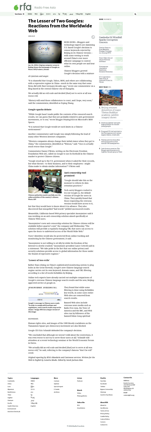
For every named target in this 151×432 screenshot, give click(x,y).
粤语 (36, 14)
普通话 (30, 14)
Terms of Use (104, 411)
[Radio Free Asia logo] (34, 6)
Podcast (79, 381)
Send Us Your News (106, 395)
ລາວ (54, 14)
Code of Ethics (105, 419)
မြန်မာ (42, 14)
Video (79, 393)
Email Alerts (81, 408)
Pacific (10, 403)
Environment (12, 409)
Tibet (9, 395)
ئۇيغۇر (71, 14)
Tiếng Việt (79, 14)
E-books (56, 389)
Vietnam (10, 400)
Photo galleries (82, 396)
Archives (57, 392)
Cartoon (56, 381)
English (88, 14)
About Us (103, 405)
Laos (9, 386)
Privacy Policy (104, 413)
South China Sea (13, 406)
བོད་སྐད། (65, 14)
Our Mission (104, 408)
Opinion (56, 384)
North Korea (11, 392)
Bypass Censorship (106, 389)
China (9, 384)
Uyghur (10, 398)
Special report (58, 386)
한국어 (48, 14)
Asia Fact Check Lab (14, 411)
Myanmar (11, 389)
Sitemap (103, 392)
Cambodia (11, 381)
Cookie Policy (104, 416)
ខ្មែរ (59, 14)
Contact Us (103, 425)
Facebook (103, 384)
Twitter (102, 386)
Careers (102, 422)
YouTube (103, 381)
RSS (78, 405)
